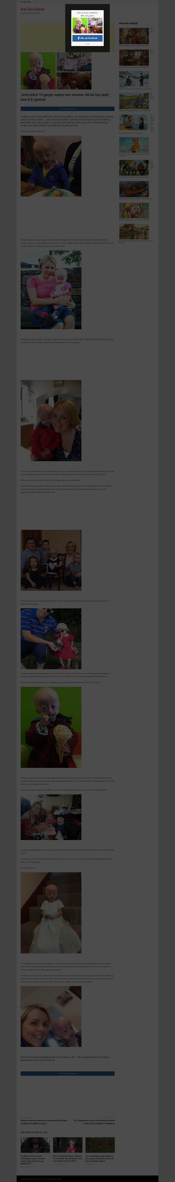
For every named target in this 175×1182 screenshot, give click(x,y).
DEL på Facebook (89, 38)
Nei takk (87, 44)
